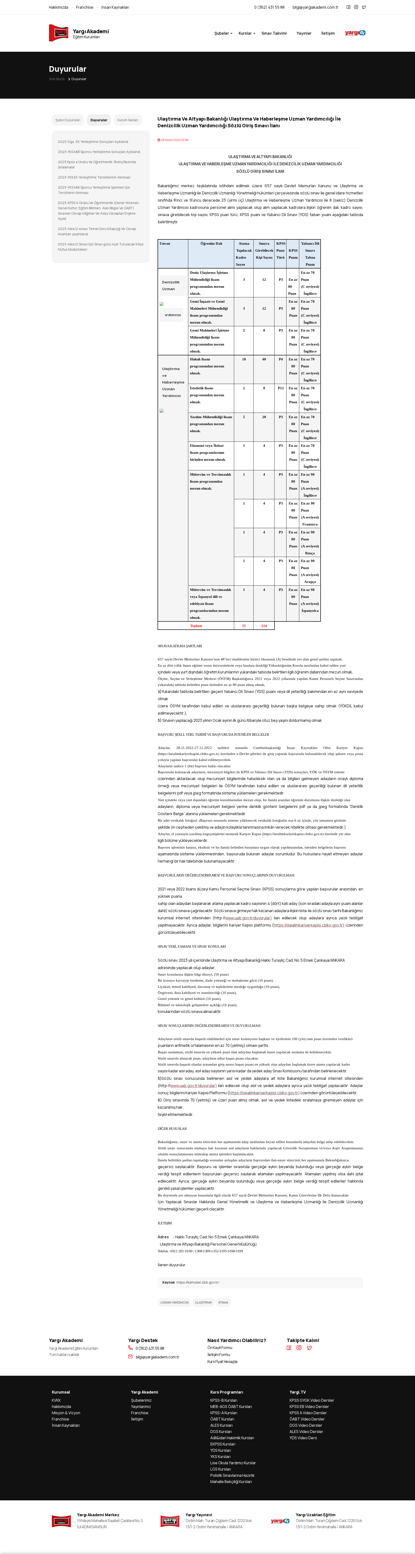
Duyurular (79, 79)
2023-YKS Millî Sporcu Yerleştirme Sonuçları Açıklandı (99, 151)
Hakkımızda (58, 7)
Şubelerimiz (141, 1400)
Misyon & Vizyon (66, 1412)
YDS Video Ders (303, 1437)
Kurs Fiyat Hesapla (223, 1361)
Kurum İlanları (128, 120)
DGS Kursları (221, 1431)
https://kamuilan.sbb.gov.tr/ (198, 1282)
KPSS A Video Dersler (308, 1412)
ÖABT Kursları (222, 1419)
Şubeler (221, 33)
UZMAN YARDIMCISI (174, 1302)
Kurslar (245, 33)
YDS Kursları (220, 1450)
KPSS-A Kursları (223, 1412)
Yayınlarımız (141, 1406)
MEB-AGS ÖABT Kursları (231, 1406)
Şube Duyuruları (67, 120)
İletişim (328, 33)
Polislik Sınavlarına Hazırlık (232, 1475)
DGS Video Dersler (306, 1425)
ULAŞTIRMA (203, 1302)
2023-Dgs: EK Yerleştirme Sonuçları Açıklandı (93, 141)
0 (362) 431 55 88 (269, 7)
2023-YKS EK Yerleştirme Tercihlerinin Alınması (94, 177)
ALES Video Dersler (306, 1431)
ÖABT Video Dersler (307, 1419)
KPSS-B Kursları (223, 1400)
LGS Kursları (220, 1469)
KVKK (56, 1400)
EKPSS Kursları (222, 1444)
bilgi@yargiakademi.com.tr (316, 7)
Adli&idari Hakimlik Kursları (232, 1437)
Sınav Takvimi (274, 33)
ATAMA (223, 1302)
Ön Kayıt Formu (220, 1347)
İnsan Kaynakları (115, 7)
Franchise (84, 7)
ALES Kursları (221, 1425)
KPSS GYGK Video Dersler (312, 1400)
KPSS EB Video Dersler (309, 1406)
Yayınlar (304, 33)
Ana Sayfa (57, 79)
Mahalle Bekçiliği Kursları (231, 1481)
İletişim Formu (219, 1354)
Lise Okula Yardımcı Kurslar (233, 1462)
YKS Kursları (220, 1456)
